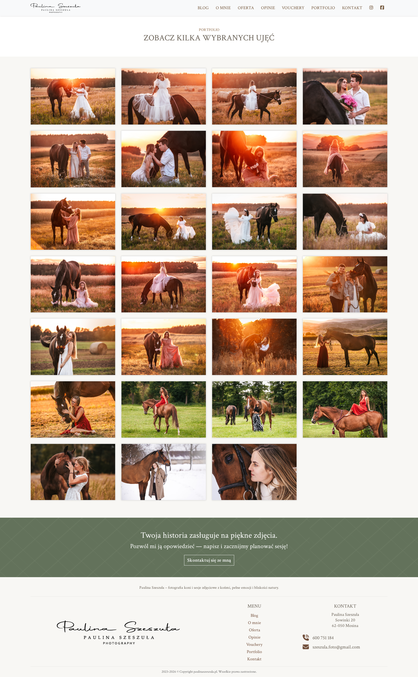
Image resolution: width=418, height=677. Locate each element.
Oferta (246, 8)
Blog (203, 8)
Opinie (268, 8)
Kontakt (352, 8)
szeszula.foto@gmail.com (336, 647)
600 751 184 (323, 638)
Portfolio (323, 8)
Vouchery (293, 8)
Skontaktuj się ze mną (209, 560)
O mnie (223, 8)
